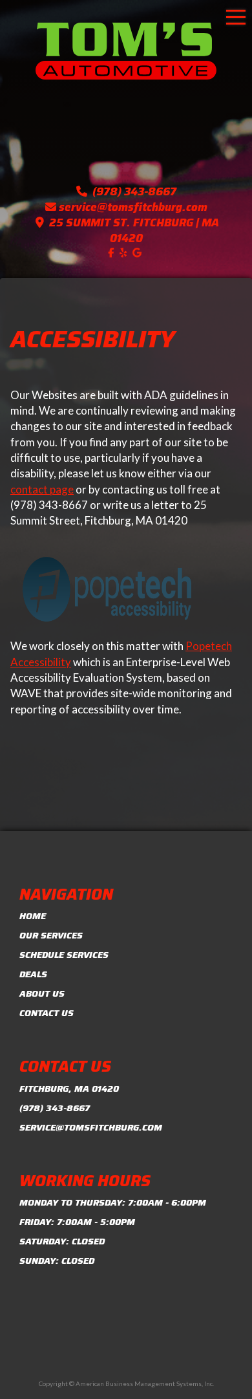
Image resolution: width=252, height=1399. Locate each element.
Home (32, 915)
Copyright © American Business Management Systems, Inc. (126, 1383)
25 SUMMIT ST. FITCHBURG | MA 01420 (134, 230)
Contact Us (46, 1012)
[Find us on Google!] (138, 252)
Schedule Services (64, 954)
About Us (42, 993)
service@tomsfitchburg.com (133, 207)
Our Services (51, 935)
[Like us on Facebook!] (112, 252)
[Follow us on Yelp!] (125, 252)
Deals (33, 974)
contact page (42, 489)
